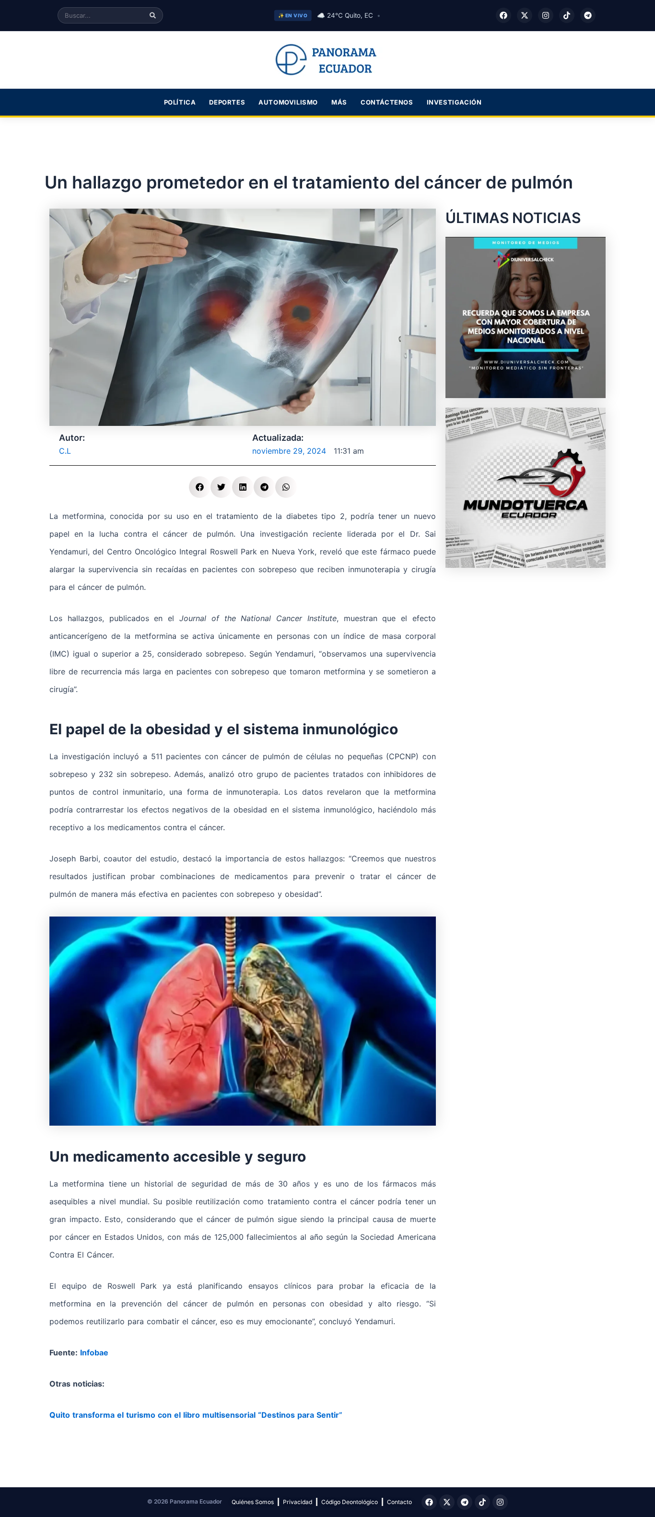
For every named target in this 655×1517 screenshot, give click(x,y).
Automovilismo (288, 102)
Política (180, 102)
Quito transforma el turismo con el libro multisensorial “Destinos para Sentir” (195, 1415)
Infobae (94, 1352)
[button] (200, 487)
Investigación (454, 102)
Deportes (227, 102)
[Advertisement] (525, 637)
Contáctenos (387, 102)
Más (339, 102)
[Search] (153, 15)
